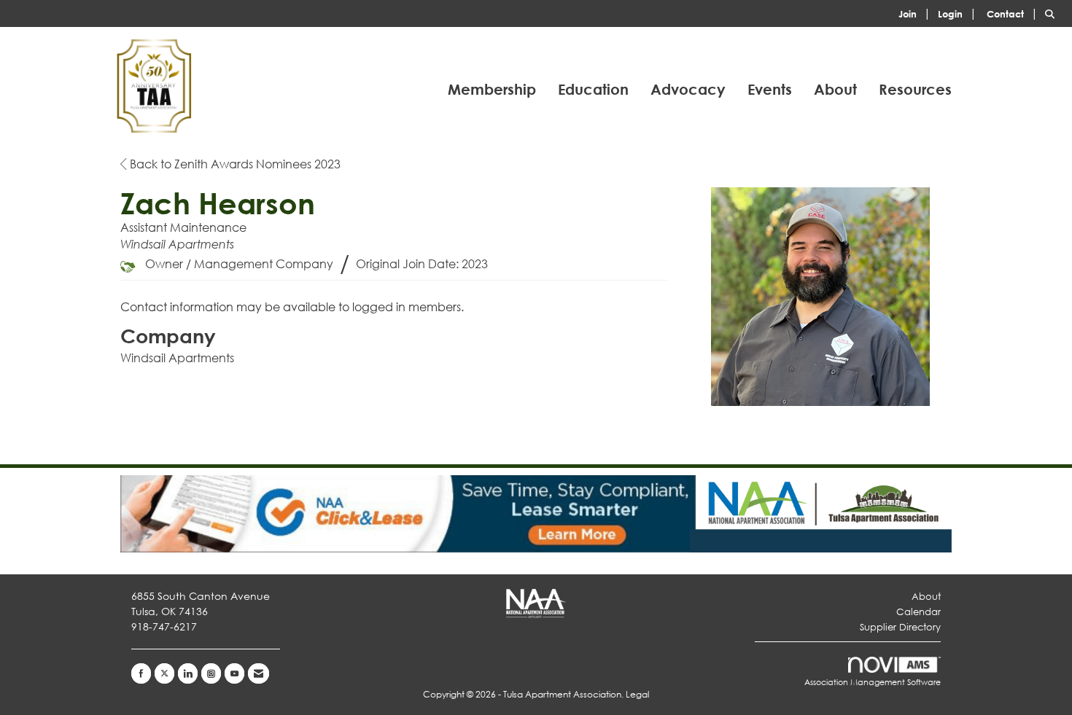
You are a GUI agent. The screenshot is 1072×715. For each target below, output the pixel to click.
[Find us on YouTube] (234, 673)
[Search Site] (1053, 12)
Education (593, 89)
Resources (915, 89)
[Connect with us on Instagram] (211, 673)
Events (769, 89)
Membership (492, 89)
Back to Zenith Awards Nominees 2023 (234, 163)
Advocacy (688, 89)
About (835, 89)
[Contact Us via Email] (258, 673)
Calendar (918, 612)
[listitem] (916, 12)
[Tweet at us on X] (164, 673)
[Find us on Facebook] (141, 673)
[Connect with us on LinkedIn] (188, 673)
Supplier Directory (900, 627)
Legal (637, 694)
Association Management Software (872, 682)
